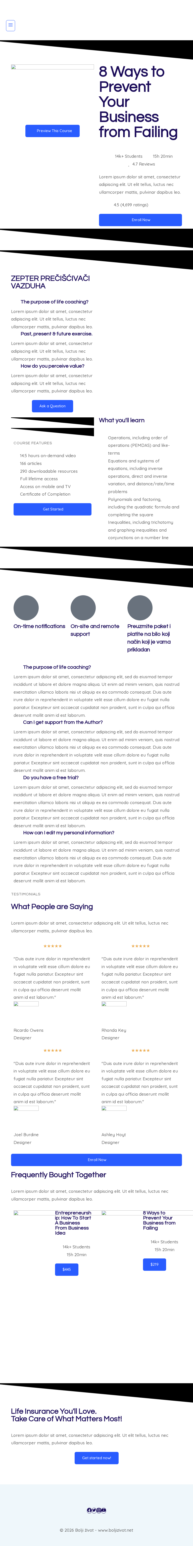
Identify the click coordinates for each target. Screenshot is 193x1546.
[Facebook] (89, 1511)
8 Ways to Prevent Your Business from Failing (159, 1220)
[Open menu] (10, 25)
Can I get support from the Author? (63, 722)
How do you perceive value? (52, 366)
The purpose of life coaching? (54, 301)
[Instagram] (98, 1511)
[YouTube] (103, 1511)
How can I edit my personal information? (68, 832)
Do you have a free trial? (51, 777)
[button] (52, 302)
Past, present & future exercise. (56, 333)
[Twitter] (94, 1511)
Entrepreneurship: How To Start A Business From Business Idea (73, 1223)
